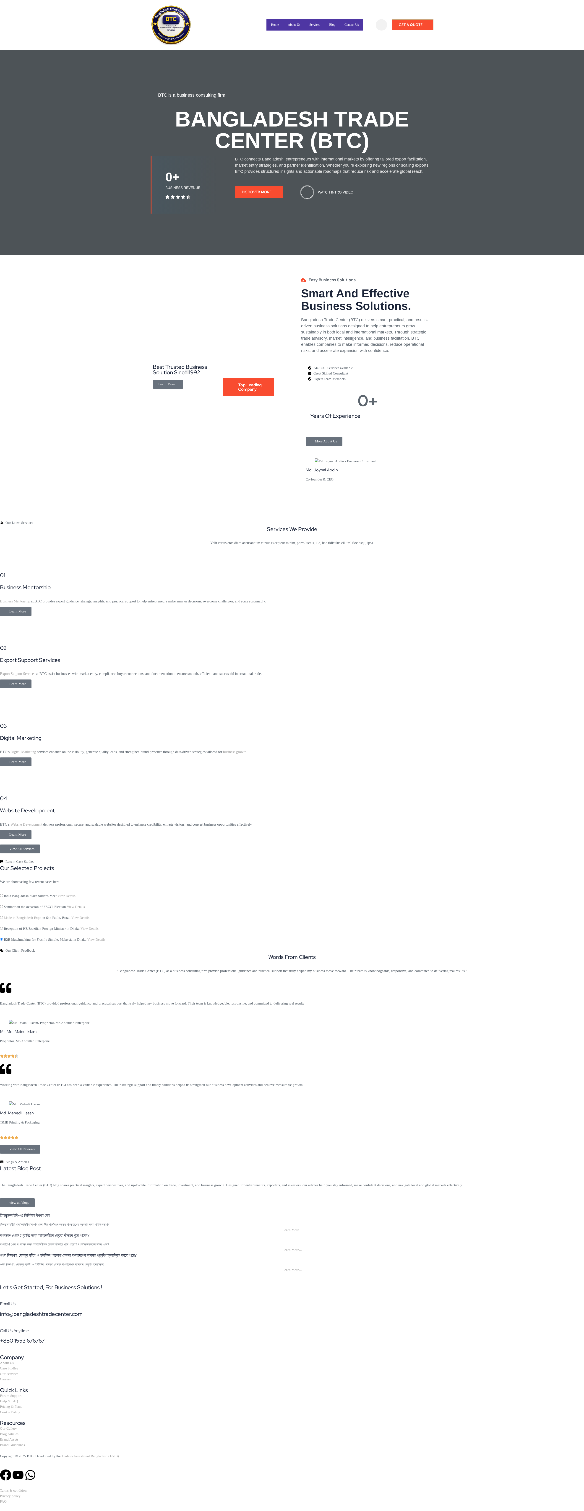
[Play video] (307, 192)
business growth (234, 752)
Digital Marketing (23, 752)
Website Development (26, 824)
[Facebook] (5, 1475)
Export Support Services (17, 674)
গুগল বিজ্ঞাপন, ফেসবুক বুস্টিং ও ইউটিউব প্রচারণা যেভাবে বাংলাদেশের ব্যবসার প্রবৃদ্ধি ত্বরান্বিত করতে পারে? (68, 1255)
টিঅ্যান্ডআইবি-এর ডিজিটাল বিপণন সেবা (25, 1215)
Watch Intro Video (335, 192)
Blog (332, 24)
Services (314, 24)
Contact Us (351, 24)
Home (275, 24)
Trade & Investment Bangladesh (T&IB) (90, 1456)
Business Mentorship (15, 601)
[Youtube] (18, 1475)
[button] (381, 25)
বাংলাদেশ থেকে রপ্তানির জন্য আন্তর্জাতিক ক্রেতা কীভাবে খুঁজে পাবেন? (44, 1235)
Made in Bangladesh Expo (23, 918)
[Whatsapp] (30, 1475)
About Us (294, 24)
